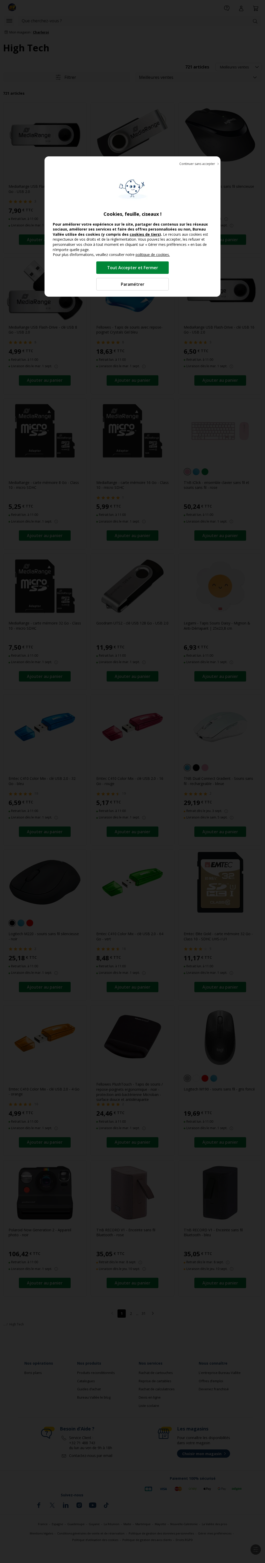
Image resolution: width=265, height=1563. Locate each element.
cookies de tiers (145, 234)
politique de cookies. (153, 254)
